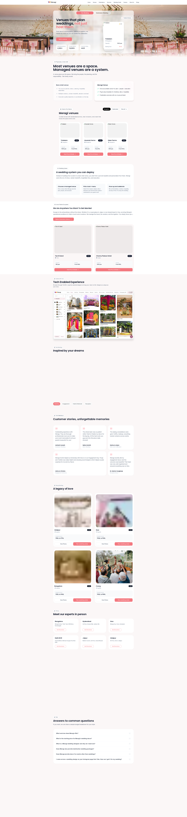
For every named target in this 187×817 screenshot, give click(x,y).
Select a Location (105, 690)
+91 (101, 676)
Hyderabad (115, 109)
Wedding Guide (117, 2)
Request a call (81, 692)
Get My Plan (115, 705)
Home (89, 2)
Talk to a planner (63, 39)
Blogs (137, 2)
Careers (125, 2)
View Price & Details (69, 154)
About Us (132, 2)
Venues (94, 2)
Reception (88, 404)
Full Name (101, 666)
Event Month (102, 680)
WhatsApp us (63, 692)
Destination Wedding (102, 13)
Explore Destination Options (63, 219)
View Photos (63, 544)
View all (123, 109)
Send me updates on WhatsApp (109, 700)
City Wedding (85, 13)
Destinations (102, 2)
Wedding (56, 404)
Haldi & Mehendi (77, 404)
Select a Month (104, 683)
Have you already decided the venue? (108, 695)
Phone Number (102, 673)
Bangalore (106, 109)
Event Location (102, 687)
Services (109, 2)
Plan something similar (82, 544)
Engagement (66, 404)
